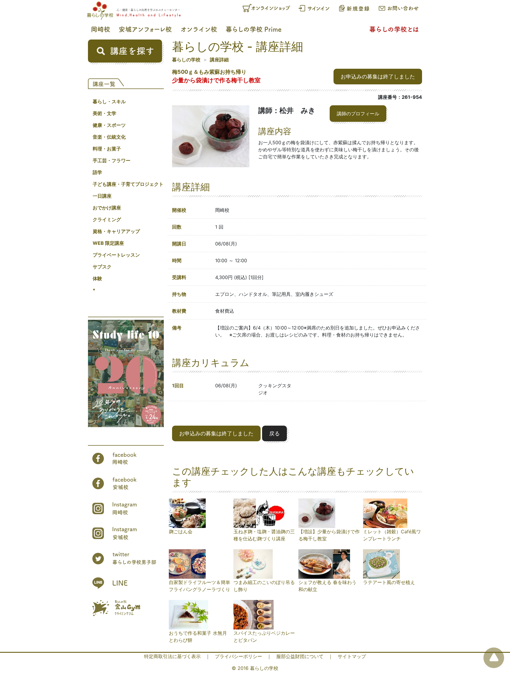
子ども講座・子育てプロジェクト (128, 184)
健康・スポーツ (109, 125)
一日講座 (102, 196)
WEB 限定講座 (108, 243)
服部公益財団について (299, 656)
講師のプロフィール (358, 114)
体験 (97, 278)
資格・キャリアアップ (116, 231)
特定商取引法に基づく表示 (172, 656)
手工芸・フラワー (111, 160)
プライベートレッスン (116, 255)
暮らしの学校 (186, 60)
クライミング (107, 219)
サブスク (102, 267)
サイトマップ (352, 656)
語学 (97, 172)
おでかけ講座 (107, 208)
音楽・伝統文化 (109, 137)
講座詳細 (219, 60)
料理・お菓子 (107, 149)
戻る (274, 433)
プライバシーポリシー (238, 656)
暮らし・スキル (109, 101)
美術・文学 (104, 113)
